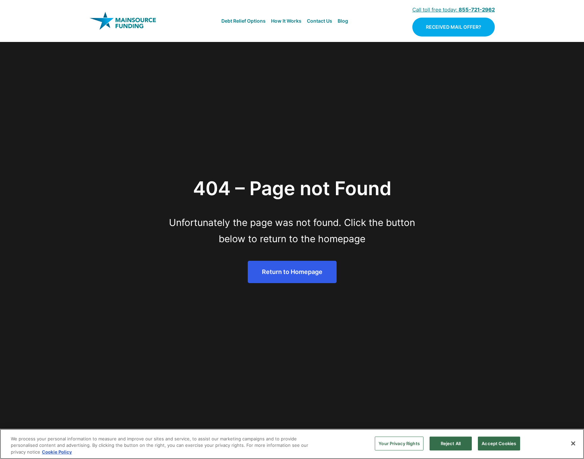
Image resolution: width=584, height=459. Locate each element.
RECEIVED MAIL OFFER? (453, 27)
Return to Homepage (292, 271)
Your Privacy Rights (399, 443)
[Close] (573, 443)
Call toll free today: (453, 9)
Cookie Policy (57, 452)
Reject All (451, 443)
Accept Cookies (499, 443)
